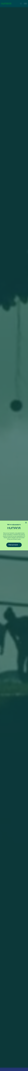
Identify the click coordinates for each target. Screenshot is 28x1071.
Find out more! (13, 545)
